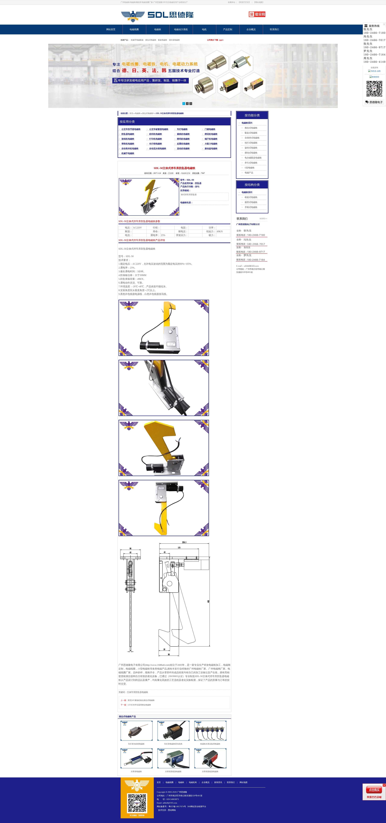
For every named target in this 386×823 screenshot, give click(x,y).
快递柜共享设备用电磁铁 (210, 744)
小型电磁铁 (144, 668)
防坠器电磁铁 (128, 134)
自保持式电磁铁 (252, 138)
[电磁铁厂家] (168, 24)
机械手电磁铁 (128, 153)
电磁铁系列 (247, 123)
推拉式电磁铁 (150, 40)
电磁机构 (193, 782)
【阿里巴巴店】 (244, 2)
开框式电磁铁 (251, 207)
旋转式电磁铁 (251, 148)
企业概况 (251, 29)
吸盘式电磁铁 (251, 133)
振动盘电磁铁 (211, 148)
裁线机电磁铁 (183, 134)
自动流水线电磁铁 (157, 148)
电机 (204, 29)
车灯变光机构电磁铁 (136, 744)
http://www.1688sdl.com (157, 665)
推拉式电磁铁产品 (127, 716)
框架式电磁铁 (251, 197)
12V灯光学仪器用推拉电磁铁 (139, 705)
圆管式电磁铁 (251, 202)
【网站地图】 (258, 2)
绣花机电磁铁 (211, 134)
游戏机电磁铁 (128, 139)
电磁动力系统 (181, 29)
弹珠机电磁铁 (128, 144)
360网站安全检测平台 (196, 806)
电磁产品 (249, 173)
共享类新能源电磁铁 (173, 771)
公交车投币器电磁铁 (131, 129)
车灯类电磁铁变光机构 (173, 744)
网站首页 (110, 29)
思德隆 (171, 173)
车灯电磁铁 (182, 129)
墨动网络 (172, 810)
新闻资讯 (218, 782)
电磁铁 (157, 29)
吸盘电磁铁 (162, 40)
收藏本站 (231, 2)
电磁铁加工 (215, 665)
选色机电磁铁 (183, 148)
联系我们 (274, 29)
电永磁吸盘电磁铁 (253, 158)
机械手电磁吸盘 (137, 40)
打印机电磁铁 (155, 139)
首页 (131, 113)
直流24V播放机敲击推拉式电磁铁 (141, 700)
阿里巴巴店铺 (374, 797)
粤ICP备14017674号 (177, 806)
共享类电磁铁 (136, 771)
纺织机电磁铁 (155, 134)
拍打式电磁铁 (251, 143)
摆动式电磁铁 (251, 153)
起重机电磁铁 (183, 144)
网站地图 (243, 782)
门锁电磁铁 (210, 129)
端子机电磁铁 (211, 139)
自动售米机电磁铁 (130, 148)
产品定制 (227, 29)
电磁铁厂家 (200, 668)
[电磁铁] (193, 76)
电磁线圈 (134, 29)
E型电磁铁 (250, 168)
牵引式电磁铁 (251, 163)
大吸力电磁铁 (211, 144)
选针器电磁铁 (174, 40)
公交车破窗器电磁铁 (158, 129)
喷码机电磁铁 (183, 139)
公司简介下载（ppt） (215, 40)
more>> (263, 219)
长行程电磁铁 (155, 144)
